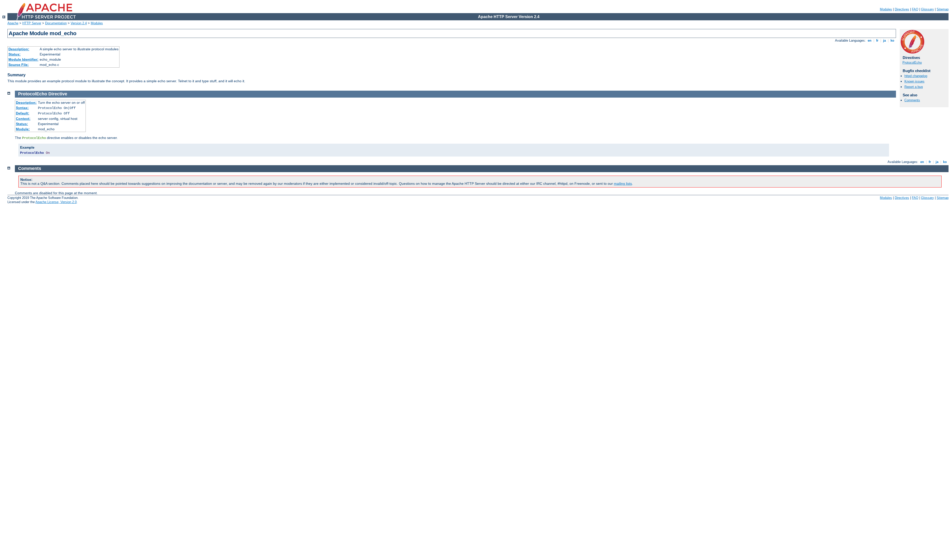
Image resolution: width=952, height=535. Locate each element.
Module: (23, 129)
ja (884, 40)
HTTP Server (31, 23)
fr (877, 40)
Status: (14, 54)
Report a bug (913, 87)
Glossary (927, 9)
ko (892, 40)
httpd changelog (915, 76)
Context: (23, 119)
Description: (18, 49)
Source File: (18, 65)
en (869, 40)
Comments (912, 100)
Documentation (56, 23)
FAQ (915, 9)
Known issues (914, 81)
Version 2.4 (79, 23)
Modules (886, 9)
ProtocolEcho (912, 62)
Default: (22, 113)
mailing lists (623, 184)
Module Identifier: (23, 59)
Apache (12, 23)
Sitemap (943, 9)
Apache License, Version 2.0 (56, 202)
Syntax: (22, 108)
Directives (902, 9)
